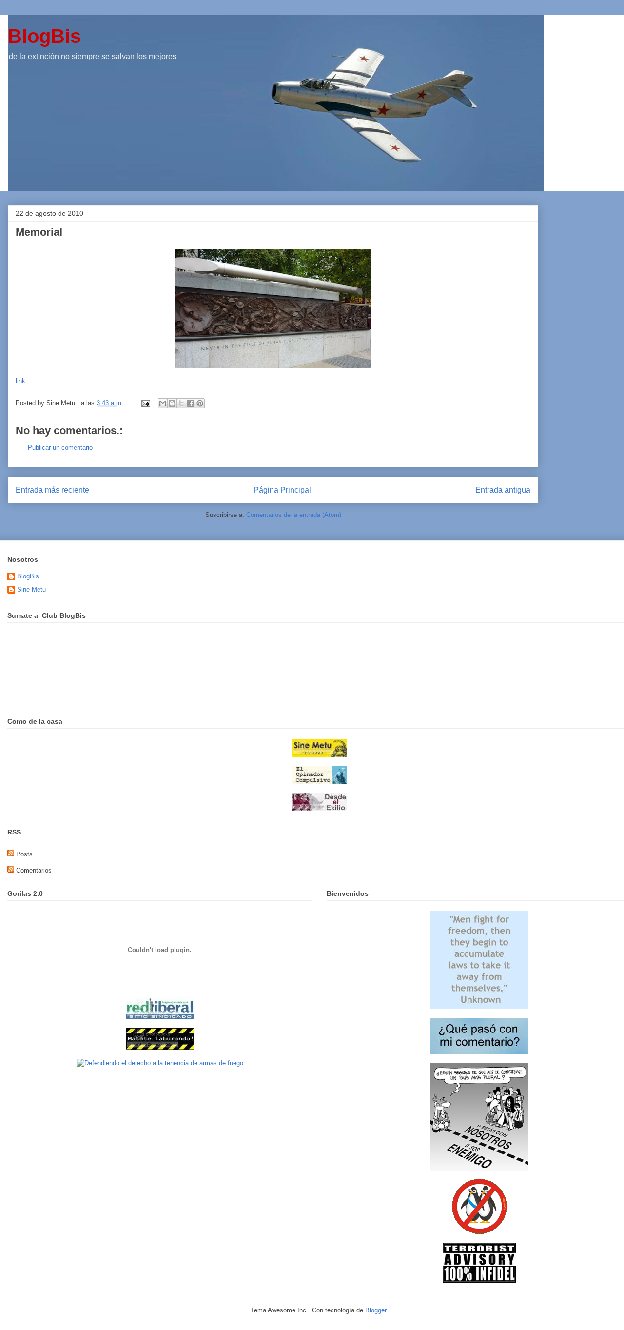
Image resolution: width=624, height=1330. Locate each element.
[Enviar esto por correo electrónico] (163, 403)
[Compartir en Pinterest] (200, 403)
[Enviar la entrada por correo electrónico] (145, 403)
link (20, 381)
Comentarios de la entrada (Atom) (293, 514)
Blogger (375, 1310)
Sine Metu (31, 589)
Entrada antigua (502, 490)
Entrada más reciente (52, 490)
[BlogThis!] (172, 403)
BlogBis (44, 36)
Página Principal (282, 490)
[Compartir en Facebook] (190, 403)
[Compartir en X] (181, 403)
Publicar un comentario (60, 447)
